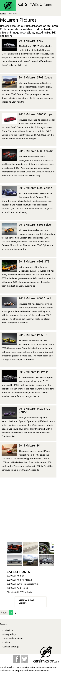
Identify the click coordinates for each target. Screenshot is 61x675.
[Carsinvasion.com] (25, 9)
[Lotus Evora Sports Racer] (14, 561)
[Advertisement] (30, 509)
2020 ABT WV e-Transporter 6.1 (22, 584)
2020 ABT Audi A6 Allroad (19, 580)
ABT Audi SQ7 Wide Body (19, 592)
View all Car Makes (26, 602)
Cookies (6, 642)
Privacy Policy (9, 634)
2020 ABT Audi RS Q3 (17, 588)
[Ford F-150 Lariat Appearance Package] (46, 561)
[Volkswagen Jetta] (30, 561)
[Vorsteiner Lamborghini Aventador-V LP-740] (14, 548)
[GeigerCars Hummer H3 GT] (46, 548)
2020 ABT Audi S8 (16, 575)
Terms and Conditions (13, 638)
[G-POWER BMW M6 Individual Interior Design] (30, 548)
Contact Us (8, 630)
